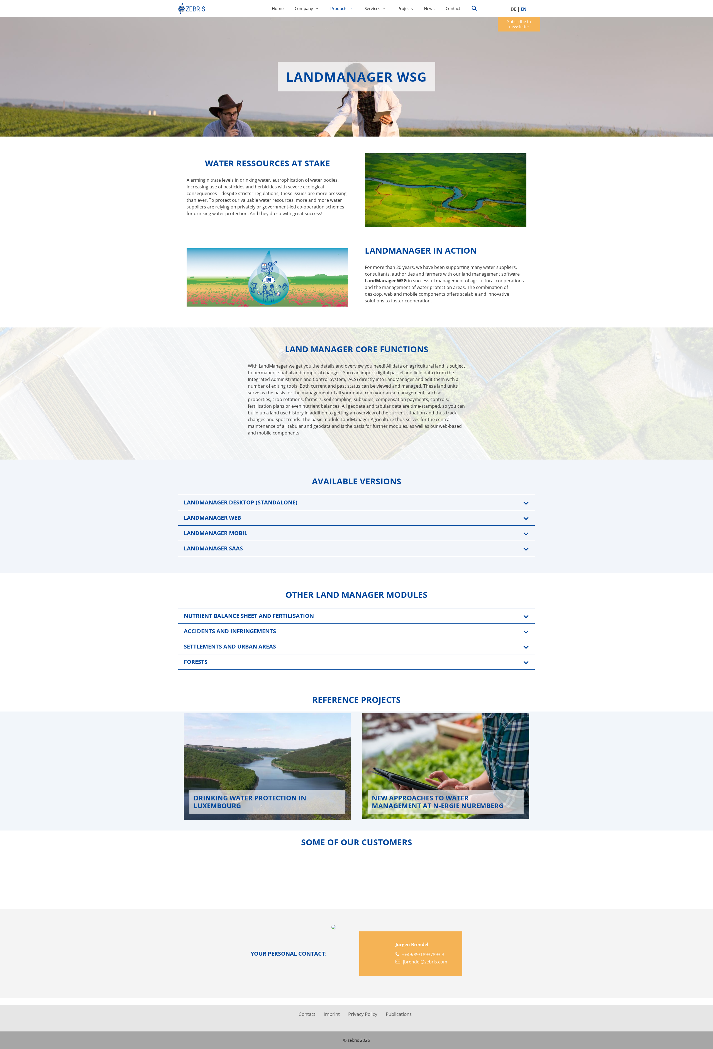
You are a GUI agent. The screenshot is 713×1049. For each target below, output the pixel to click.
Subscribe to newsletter (519, 24)
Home (278, 8)
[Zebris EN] (193, 8)
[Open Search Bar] (474, 8)
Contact (453, 8)
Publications (399, 1014)
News (429, 8)
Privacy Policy (362, 1014)
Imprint (332, 1014)
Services (372, 8)
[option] (499, 875)
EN (523, 9)
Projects (405, 8)
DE (513, 9)
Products (338, 8)
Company (304, 8)
